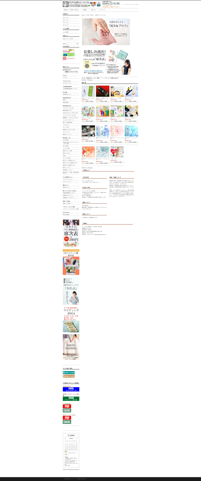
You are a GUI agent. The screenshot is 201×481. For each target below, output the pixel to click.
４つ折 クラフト (113, 158)
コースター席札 (66, 148)
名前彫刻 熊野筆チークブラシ (69, 192)
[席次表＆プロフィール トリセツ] (117, 111)
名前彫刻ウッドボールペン (68, 197)
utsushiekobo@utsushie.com (100, 234)
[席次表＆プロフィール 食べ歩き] (88, 111)
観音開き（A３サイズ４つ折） (71, 71)
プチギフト (65, 77)
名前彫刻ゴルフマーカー (68, 195)
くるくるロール (66, 124)
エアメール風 (65, 127)
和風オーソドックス (67, 134)
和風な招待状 (65, 102)
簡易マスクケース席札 (67, 150)
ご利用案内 (84, 9)
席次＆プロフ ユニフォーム (101, 117)
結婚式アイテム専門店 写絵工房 (71, 9)
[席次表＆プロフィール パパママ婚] (117, 91)
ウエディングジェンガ (67, 179)
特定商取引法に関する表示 (81, 478)
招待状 (64, 99)
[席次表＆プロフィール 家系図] (102, 91)
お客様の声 (65, 14)
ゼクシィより (65, 17)
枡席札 (64, 155)
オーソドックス (66, 131)
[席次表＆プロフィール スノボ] (131, 91)
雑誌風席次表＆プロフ (67, 110)
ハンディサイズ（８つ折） (68, 107)
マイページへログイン (128, 4)
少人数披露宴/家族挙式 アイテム (70, 88)
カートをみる (135, 4)
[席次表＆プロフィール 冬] (102, 151)
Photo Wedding (66, 214)
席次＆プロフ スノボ (129, 98)
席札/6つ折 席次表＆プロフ (69, 165)
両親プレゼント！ (66, 187)
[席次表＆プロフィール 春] (117, 130)
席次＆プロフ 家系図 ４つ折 (102, 98)
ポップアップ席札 (66, 158)
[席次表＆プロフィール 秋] (88, 151)
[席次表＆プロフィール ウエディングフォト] (88, 130)
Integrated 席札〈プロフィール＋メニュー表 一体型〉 (71, 143)
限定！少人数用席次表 (68, 122)
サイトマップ (102, 9)
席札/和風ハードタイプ (67, 170)
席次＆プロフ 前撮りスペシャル (88, 137)
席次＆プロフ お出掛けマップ (131, 117)
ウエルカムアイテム (67, 83)
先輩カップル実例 (66, 203)
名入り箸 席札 (66, 145)
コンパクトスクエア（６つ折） (69, 115)
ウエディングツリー (67, 181)
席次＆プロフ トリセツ (115, 117)
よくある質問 (66, 28)
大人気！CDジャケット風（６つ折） (70, 112)
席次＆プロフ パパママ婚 (115, 98)
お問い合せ (93, 9)
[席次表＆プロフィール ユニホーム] (102, 111)
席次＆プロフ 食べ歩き (86, 117)
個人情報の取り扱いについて (69, 478)
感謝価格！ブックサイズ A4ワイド (70, 117)
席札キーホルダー (66, 153)
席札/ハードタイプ (67, 167)
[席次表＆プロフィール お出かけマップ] (131, 111)
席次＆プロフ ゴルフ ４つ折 (88, 98)
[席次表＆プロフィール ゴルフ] (88, 91)
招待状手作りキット (67, 94)
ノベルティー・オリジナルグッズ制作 (71, 208)
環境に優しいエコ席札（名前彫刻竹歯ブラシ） (71, 173)
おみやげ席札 (65, 140)
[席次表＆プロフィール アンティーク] (117, 151)
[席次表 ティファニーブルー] (102, 130)
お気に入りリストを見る (68, 38)
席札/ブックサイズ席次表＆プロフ (70, 162)
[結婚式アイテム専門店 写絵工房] (75, 7)
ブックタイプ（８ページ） (68, 119)
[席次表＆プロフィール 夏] (131, 130)
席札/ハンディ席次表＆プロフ (69, 160)
